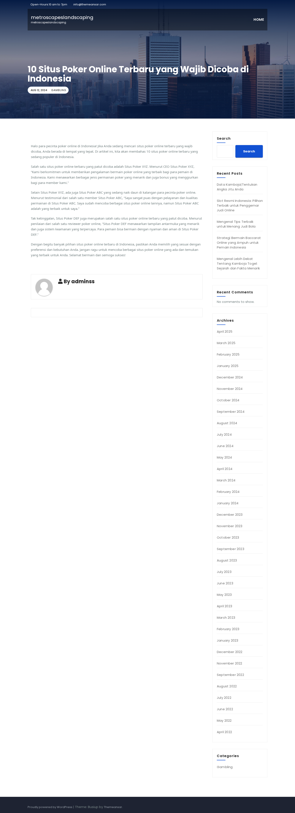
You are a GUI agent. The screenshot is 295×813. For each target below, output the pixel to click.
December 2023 (230, 514)
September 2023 (230, 549)
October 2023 (228, 537)
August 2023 (227, 560)
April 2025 (224, 331)
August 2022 (227, 686)
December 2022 (230, 652)
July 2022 (224, 697)
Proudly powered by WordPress (50, 807)
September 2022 (230, 674)
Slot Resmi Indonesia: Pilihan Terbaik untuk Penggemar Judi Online (240, 205)
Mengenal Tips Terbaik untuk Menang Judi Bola (236, 224)
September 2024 (230, 411)
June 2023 (225, 583)
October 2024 (228, 400)
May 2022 (224, 720)
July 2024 (224, 434)
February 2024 (228, 491)
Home (259, 19)
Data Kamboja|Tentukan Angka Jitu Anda (237, 186)
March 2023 (226, 617)
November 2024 (230, 388)
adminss (83, 281)
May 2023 (224, 594)
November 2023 (230, 526)
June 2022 (225, 709)
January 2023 (227, 640)
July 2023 (224, 571)
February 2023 (228, 629)
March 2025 (226, 343)
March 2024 (226, 480)
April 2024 (224, 469)
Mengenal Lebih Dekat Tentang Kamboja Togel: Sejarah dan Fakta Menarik (238, 263)
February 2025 (228, 354)
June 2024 (225, 446)
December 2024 (230, 377)
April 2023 (224, 606)
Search (224, 138)
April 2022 (224, 732)
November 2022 (229, 663)
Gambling (58, 90)
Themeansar (113, 807)
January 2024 (227, 503)
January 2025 (227, 366)
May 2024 (224, 457)
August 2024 (227, 423)
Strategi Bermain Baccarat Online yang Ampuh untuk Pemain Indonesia (239, 243)
